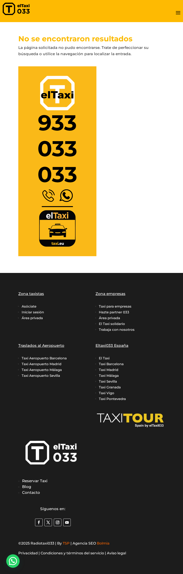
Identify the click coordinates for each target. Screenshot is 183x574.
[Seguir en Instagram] (57, 522)
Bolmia (103, 543)
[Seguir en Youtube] (67, 522)
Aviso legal (116, 553)
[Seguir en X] (48, 522)
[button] (13, 561)
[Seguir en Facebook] (39, 522)
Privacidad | (29, 553)
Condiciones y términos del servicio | (74, 553)
